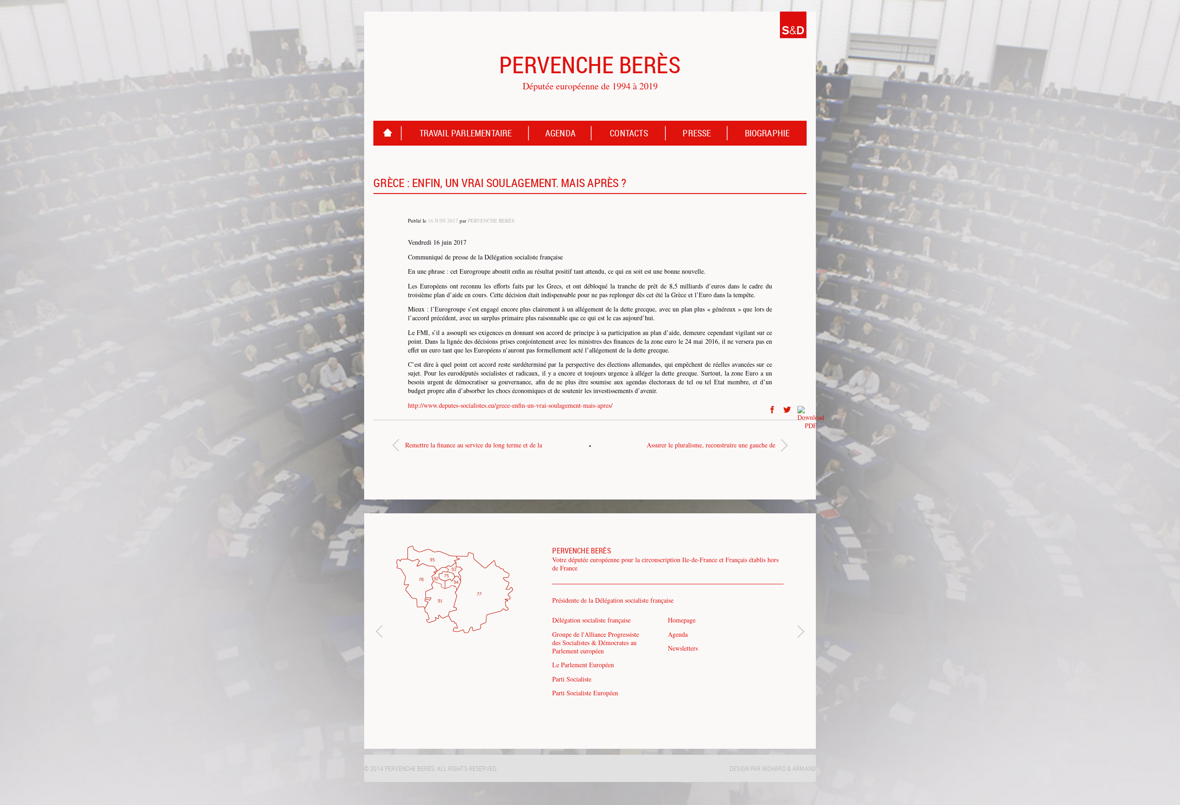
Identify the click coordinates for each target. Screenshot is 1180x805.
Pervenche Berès (491, 220)
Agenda (560, 133)
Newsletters (683, 648)
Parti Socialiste (571, 679)
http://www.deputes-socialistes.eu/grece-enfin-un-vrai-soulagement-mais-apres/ (510, 405)
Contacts (629, 133)
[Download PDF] (802, 409)
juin (440, 220)
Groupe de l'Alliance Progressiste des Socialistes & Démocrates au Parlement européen (595, 642)
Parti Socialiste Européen (585, 692)
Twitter (787, 409)
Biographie (767, 133)
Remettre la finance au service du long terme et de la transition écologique (473, 447)
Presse (697, 133)
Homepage (387, 133)
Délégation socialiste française (591, 620)
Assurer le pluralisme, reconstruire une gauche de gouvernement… (711, 447)
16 (430, 220)
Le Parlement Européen (583, 664)
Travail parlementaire (465, 133)
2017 (452, 220)
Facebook (772, 409)
